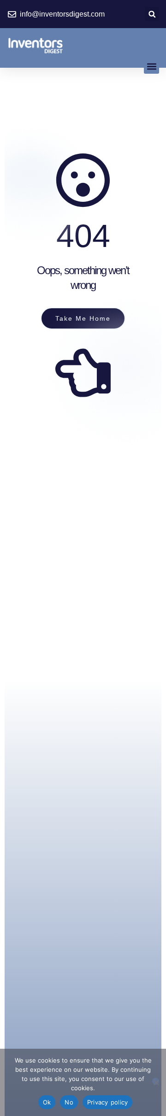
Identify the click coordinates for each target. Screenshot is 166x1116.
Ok (47, 1102)
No (69, 1102)
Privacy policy (107, 1102)
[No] (155, 1081)
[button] (152, 14)
